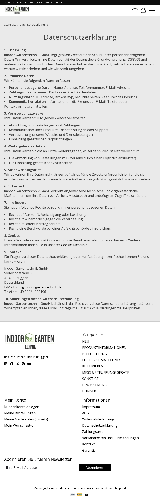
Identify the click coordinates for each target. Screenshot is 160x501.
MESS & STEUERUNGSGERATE (105, 372)
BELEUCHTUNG (94, 354)
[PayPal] (79, 495)
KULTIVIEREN (93, 366)
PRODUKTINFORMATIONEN (104, 347)
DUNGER (89, 391)
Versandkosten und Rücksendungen (110, 438)
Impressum (91, 406)
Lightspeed (118, 488)
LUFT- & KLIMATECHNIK (101, 360)
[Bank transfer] (73, 495)
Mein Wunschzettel (19, 425)
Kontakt (88, 444)
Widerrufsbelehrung (98, 419)
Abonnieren (95, 467)
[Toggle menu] (152, 10)
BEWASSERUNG (94, 385)
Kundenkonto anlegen (21, 406)
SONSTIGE (90, 378)
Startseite (10, 24)
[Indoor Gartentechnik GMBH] (16, 10)
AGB (85, 413)
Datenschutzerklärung (100, 425)
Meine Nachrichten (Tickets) (26, 419)
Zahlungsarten (93, 431)
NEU (85, 341)
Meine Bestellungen (20, 413)
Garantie (89, 450)
